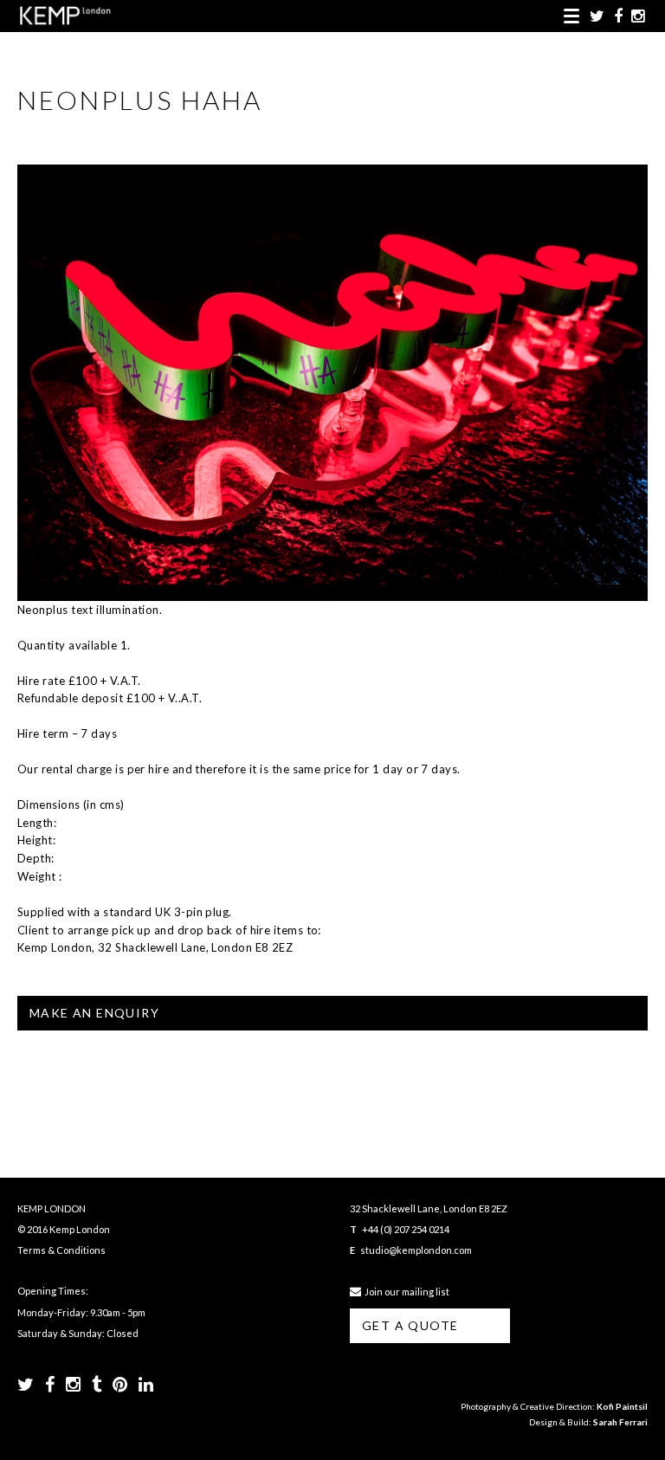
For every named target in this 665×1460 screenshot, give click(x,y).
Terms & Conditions (61, 1250)
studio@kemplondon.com (416, 1250)
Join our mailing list (405, 1291)
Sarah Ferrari (620, 1422)
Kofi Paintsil (622, 1406)
